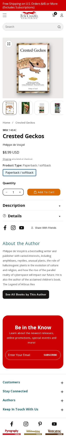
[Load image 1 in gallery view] (10, 108)
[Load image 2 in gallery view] (25, 108)
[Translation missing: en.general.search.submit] (59, 27)
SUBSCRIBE (50, 355)
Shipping (7, 159)
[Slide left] (2, 108)
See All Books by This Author (25, 294)
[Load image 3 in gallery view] (41, 108)
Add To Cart (46, 192)
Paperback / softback (19, 173)
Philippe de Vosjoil (14, 144)
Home (6, 122)
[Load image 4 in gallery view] (57, 108)
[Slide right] (63, 108)
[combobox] (33, 27)
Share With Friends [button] (45, 227)
